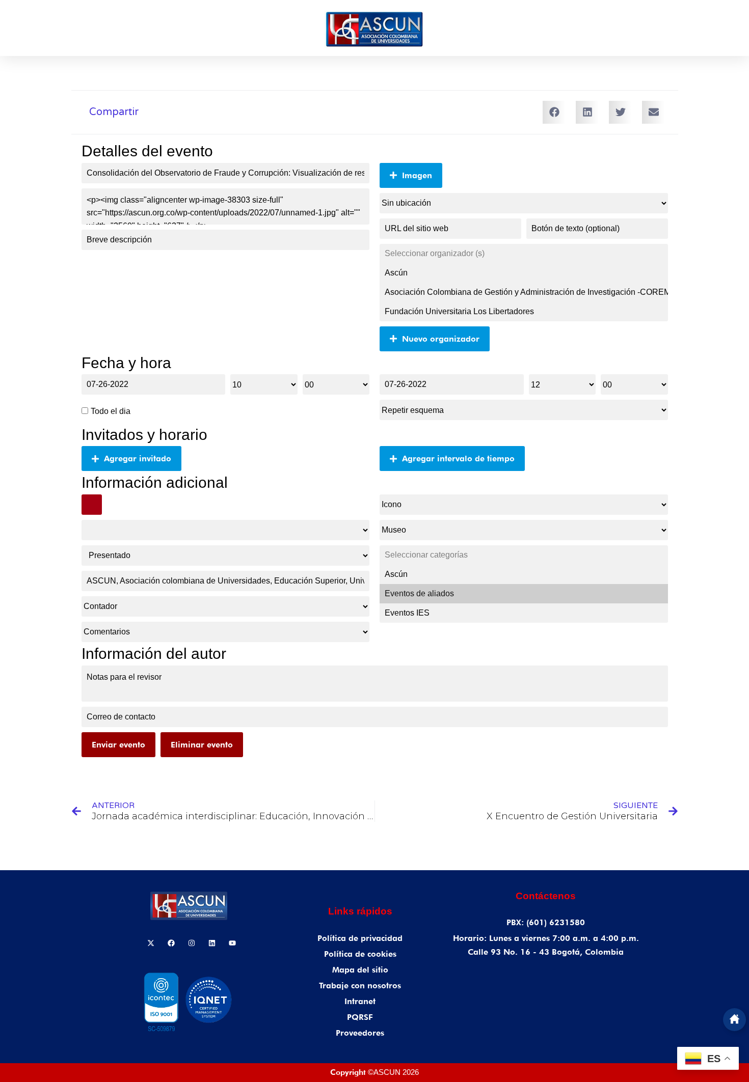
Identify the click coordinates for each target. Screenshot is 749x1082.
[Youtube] (232, 943)
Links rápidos (360, 911)
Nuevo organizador (440, 339)
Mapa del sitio (360, 970)
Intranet (360, 1001)
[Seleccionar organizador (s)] (524, 253)
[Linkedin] (212, 943)
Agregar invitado (137, 458)
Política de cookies (360, 954)
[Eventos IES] (524, 613)
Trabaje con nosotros (360, 985)
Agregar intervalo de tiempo (458, 458)
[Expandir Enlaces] (734, 1019)
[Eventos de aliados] (524, 593)
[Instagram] (191, 943)
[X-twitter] (151, 943)
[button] (554, 112)
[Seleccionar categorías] (524, 555)
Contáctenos (546, 896)
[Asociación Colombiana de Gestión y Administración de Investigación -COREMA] (524, 292)
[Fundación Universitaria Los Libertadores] (524, 311)
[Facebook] (171, 943)
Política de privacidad (360, 938)
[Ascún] (524, 273)
